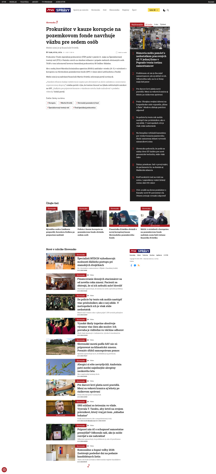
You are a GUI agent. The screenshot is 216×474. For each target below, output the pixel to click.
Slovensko (95, 10)
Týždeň (163, 24)
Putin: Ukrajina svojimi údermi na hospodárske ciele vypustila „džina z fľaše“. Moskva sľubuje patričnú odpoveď (151, 106)
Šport (134, 10)
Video (92, 275)
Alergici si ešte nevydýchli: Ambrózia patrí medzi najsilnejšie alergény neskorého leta (99, 368)
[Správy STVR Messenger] (135, 266)
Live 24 (152, 10)
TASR (50, 52)
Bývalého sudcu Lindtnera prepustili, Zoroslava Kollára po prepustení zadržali (60, 232)
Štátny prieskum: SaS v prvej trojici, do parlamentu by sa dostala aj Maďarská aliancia (152, 167)
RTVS (55, 52)
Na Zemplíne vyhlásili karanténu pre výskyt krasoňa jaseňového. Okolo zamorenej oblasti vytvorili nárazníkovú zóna (151, 137)
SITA (60, 52)
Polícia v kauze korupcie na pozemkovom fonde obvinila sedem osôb (91, 232)
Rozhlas (13, 2)
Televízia (24, 2)
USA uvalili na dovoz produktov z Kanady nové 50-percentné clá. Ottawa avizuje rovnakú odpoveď (151, 193)
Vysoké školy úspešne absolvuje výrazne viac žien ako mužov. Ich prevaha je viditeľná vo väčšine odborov (100, 327)
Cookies (132, 261)
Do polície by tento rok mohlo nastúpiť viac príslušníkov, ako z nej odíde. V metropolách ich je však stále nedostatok (150, 121)
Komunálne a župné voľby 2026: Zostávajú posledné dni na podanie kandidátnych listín (97, 453)
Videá (139, 255)
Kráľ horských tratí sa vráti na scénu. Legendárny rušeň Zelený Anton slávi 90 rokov (150, 180)
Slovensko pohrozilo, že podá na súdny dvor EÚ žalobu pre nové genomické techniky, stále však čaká (150, 153)
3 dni (156, 24)
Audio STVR (60, 2)
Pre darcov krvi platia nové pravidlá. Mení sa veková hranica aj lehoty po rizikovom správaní (152, 91)
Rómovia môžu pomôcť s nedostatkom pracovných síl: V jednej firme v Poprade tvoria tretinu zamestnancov (151, 59)
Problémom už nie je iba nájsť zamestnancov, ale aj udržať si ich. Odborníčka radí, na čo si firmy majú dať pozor (151, 77)
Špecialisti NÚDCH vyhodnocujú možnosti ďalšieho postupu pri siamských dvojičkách (96, 262)
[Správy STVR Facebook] (131, 266)
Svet (105, 10)
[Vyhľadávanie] (168, 10)
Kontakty (132, 255)
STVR (4, 2)
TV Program (47, 2)
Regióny (125, 10)
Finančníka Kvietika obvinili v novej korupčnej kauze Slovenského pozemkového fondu (123, 233)
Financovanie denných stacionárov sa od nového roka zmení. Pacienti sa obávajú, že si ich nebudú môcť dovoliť (99, 282)
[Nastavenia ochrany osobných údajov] (4, 469)
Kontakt (211, 2)
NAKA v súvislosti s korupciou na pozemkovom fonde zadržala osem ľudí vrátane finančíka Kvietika (155, 233)
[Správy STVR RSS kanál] (138, 266)
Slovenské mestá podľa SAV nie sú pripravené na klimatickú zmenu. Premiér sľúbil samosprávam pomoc (98, 347)
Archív (35, 2)
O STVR (166, 255)
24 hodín (148, 24)
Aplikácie (159, 255)
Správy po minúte (80, 10)
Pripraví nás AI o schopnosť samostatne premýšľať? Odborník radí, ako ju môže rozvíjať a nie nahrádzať (100, 433)
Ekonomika (114, 10)
